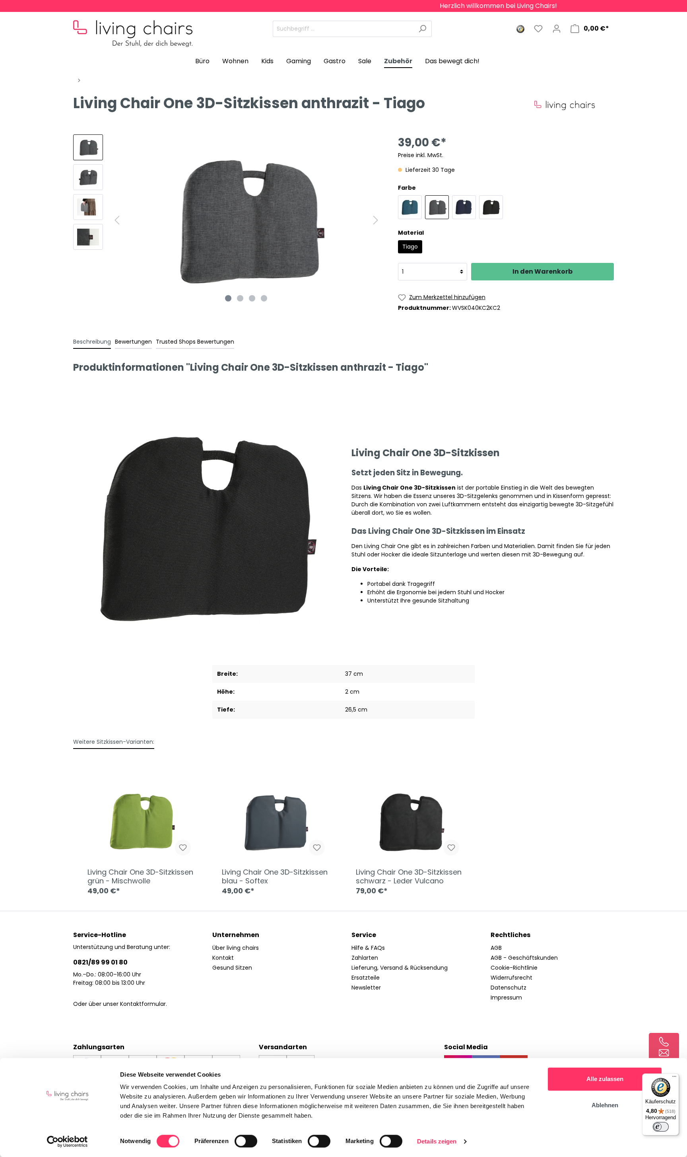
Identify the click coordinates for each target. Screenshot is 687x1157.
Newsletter (366, 988)
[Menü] (674, 1078)
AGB (496, 948)
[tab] (92, 341)
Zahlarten (364, 958)
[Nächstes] (376, 220)
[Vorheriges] (117, 220)
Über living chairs (235, 948)
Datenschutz (508, 988)
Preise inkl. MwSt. (420, 155)
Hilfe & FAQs (368, 948)
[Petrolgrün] (410, 207)
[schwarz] (491, 207)
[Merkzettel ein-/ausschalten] (183, 848)
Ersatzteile (365, 978)
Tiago (410, 247)
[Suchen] (422, 29)
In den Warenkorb (542, 271)
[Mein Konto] (556, 28)
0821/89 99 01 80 (100, 962)
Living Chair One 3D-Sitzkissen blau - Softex (275, 876)
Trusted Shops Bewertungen (195, 342)
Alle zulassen (604, 1078)
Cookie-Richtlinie (514, 968)
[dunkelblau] (464, 207)
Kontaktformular (143, 1004)
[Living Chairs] (574, 105)
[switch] (246, 1141)
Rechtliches (510, 934)
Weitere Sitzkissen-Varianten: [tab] (113, 742)
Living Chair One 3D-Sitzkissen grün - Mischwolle (140, 876)
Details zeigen (436, 1141)
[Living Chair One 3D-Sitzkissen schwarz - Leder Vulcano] (411, 822)
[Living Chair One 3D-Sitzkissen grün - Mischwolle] (142, 822)
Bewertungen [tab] (133, 342)
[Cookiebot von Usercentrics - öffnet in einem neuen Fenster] (67, 1141)
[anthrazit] (437, 207)
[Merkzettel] (538, 28)
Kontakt (223, 958)
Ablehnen (605, 1105)
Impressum (506, 997)
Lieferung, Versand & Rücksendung (399, 968)
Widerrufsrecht (511, 978)
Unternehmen (235, 934)
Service (363, 934)
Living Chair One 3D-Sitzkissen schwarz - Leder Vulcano (409, 876)
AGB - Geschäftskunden (524, 958)
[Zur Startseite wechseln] (132, 27)
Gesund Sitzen (232, 968)
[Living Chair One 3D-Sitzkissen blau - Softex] (277, 822)
